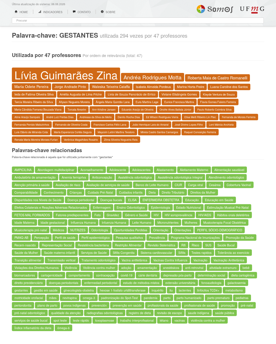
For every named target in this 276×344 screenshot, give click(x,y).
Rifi (183, 245)
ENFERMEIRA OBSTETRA (161, 200)
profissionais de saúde (199, 305)
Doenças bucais (111, 200)
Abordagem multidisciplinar (56, 170)
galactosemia (236, 283)
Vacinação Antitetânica (228, 260)
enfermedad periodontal (100, 283)
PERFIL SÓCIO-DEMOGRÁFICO (219, 230)
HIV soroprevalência (178, 215)
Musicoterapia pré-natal (30, 230)
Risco (195, 245)
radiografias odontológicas (105, 313)
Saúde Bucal (226, 245)
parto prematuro (218, 298)
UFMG (252, 10)
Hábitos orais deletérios (233, 215)
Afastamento (165, 170)
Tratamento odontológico (99, 260)
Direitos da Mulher (202, 192)
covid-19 (126, 275)
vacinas (179, 320)
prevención (99, 305)
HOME (23, 12)
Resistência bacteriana (93, 245)
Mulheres (191, 222)
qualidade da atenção (66, 313)
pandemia (150, 298)
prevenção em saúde (127, 305)
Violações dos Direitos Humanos (36, 267)
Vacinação (200, 260)
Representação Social (57, 245)
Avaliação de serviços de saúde (108, 185)
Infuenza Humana (114, 222)
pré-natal (247, 305)
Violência (71, 267)
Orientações (182, 230)
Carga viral (195, 185)
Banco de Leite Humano (152, 185)
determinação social (211, 275)
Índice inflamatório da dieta (32, 328)
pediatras (242, 298)
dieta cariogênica (242, 275)
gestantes (21, 290)
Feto (97, 215)
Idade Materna (24, 222)
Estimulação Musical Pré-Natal (228, 207)
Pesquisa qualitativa (129, 237)
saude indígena (198, 313)
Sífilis (181, 252)
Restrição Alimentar (128, 245)
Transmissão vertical (61, 260)
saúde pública (224, 313)
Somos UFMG (215, 8)
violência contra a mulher (208, 320)
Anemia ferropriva (74, 177)
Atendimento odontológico (226, 177)
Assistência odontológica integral (180, 177)
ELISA (132, 200)
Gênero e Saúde (136, 215)
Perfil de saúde (65, 237)
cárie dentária (147, 275)
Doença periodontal (80, 200)
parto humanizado (189, 298)
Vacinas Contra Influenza (170, 260)
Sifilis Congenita (124, 252)
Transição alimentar (27, 260)
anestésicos (171, 267)
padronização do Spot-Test (119, 298)
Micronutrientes (168, 222)
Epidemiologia (160, 207)
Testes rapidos (201, 252)
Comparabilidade (26, 192)
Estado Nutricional (188, 207)
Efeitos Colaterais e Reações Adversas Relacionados (50, 207)
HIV (156, 215)
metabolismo (234, 290)
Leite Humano (141, 222)
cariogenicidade (52, 275)
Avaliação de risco (68, 185)
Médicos (58, 230)
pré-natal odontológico (29, 313)
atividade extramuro (223, 267)
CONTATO (84, 12)
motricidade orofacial (28, 298)
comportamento (79, 275)
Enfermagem (102, 207)
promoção (228, 305)
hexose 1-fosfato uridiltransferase (123, 290)
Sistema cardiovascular (156, 252)
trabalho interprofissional (137, 320)
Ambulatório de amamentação (35, 177)
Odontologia (99, 230)
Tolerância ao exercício (233, 252)
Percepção (41, 237)
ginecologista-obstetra (79, 290)
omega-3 (89, 298)
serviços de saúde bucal (30, 320)
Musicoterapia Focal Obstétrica (224, 222)
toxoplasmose (104, 320)
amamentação (147, 267)
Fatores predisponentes (72, 215)
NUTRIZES (77, 230)
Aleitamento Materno (194, 170)
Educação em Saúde (219, 200)
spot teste (60, 320)
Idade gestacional (53, 222)
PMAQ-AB (21, 237)
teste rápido (81, 320)
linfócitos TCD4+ (208, 290)
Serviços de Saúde (94, 252)
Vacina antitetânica (134, 260)
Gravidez (113, 215)
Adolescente (117, 170)
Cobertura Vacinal (239, 185)
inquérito (157, 290)
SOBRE (110, 12)
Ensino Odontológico (131, 207)
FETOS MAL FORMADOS (32, 215)
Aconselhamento (91, 170)
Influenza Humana (83, 222)
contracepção (105, 275)
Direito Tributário (173, 192)
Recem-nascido (25, 245)
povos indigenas (74, 305)
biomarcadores (24, 275)
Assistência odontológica (135, 177)
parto (167, 298)
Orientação (160, 230)
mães (52, 298)
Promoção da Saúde (240, 237)
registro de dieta (140, 313)
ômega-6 (63, 328)
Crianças (76, 192)
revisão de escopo (169, 313)
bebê (246, 267)
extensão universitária (180, 283)
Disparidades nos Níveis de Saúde (37, 200)
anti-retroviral (194, 267)
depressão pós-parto (177, 275)
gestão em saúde (46, 290)
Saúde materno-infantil (59, 252)
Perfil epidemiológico (96, 237)
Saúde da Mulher (26, 252)
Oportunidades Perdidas (130, 230)
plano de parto (47, 305)
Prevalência (157, 237)
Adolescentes (141, 170)
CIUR (178, 185)
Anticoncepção (102, 177)
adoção (126, 267)
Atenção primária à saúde (32, 185)
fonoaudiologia (211, 283)
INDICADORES (52, 12)
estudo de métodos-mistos (141, 283)
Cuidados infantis (131, 192)
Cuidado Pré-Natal (100, 192)
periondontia (22, 305)
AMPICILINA (22, 170)
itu (171, 290)
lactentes (185, 290)
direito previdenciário (28, 283)
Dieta (152, 192)
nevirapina (70, 298)
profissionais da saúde (163, 305)
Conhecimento (54, 192)
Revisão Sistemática (161, 245)
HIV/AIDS (204, 215)
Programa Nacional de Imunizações (195, 237)
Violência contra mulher (99, 267)
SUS (208, 245)
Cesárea (215, 185)
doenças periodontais (63, 283)
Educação (192, 200)
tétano (164, 320)
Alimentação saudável (229, 170)
